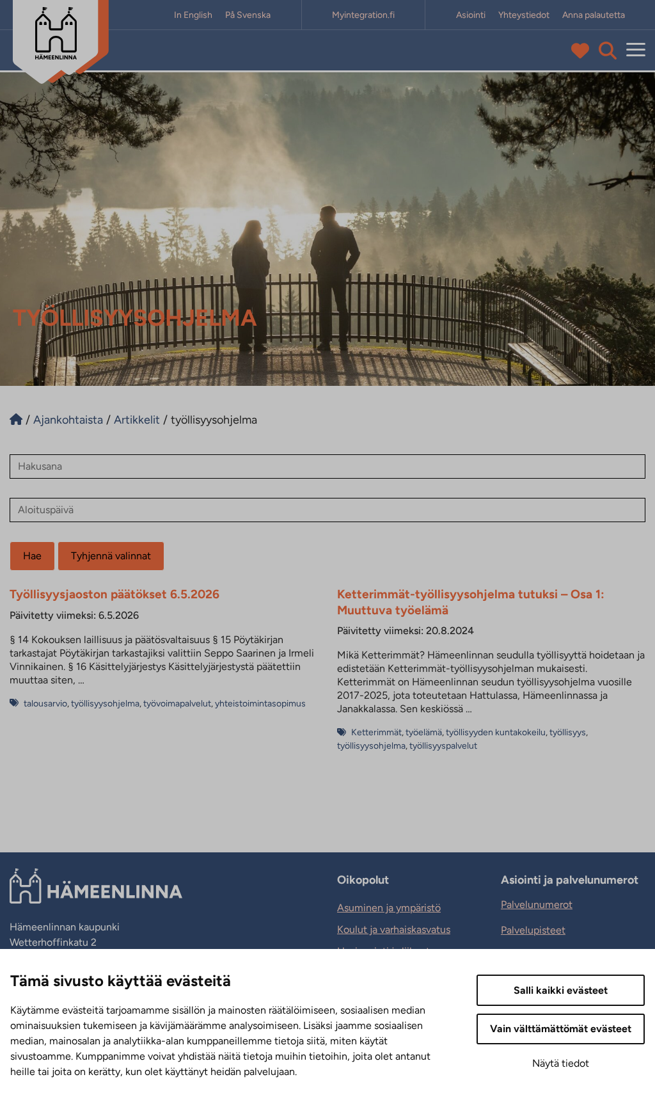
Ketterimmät (376, 732)
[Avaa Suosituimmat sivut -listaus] (583, 50)
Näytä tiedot (560, 1063)
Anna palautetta (593, 15)
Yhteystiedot (523, 15)
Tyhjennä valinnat (111, 556)
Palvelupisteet (533, 930)
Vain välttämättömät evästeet (560, 1029)
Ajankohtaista (68, 420)
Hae (32, 556)
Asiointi (470, 15)
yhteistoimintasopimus (260, 703)
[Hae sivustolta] (608, 51)
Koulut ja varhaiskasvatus (393, 929)
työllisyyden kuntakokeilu (496, 732)
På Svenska (248, 15)
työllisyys (567, 732)
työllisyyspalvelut (443, 745)
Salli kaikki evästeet (561, 990)
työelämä (424, 732)
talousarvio (45, 703)
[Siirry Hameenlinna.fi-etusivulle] (16, 420)
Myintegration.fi (363, 15)
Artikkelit (137, 420)
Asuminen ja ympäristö (389, 908)
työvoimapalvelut (177, 703)
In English (193, 15)
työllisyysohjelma (105, 703)
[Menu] (635, 50)
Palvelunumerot (536, 904)
